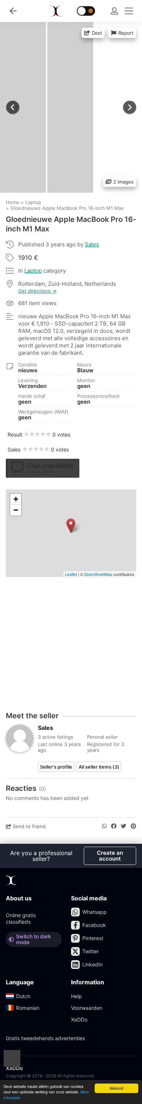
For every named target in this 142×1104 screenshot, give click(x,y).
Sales (92, 244)
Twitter (90, 951)
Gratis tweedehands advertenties (45, 1038)
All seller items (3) (99, 767)
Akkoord (116, 1088)
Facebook (94, 925)
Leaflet (71, 574)
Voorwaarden (86, 1008)
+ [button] (15, 499)
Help (76, 996)
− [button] (15, 510)
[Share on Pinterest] (133, 826)
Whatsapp (94, 912)
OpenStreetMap (98, 574)
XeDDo (79, 1019)
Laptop (33, 270)
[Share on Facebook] (114, 826)
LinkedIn (92, 964)
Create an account (110, 855)
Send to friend (28, 826)
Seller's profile (56, 767)
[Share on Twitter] (123, 826)
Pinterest (92, 938)
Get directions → (37, 291)
